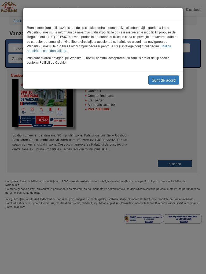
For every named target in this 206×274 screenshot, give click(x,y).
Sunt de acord (164, 80)
